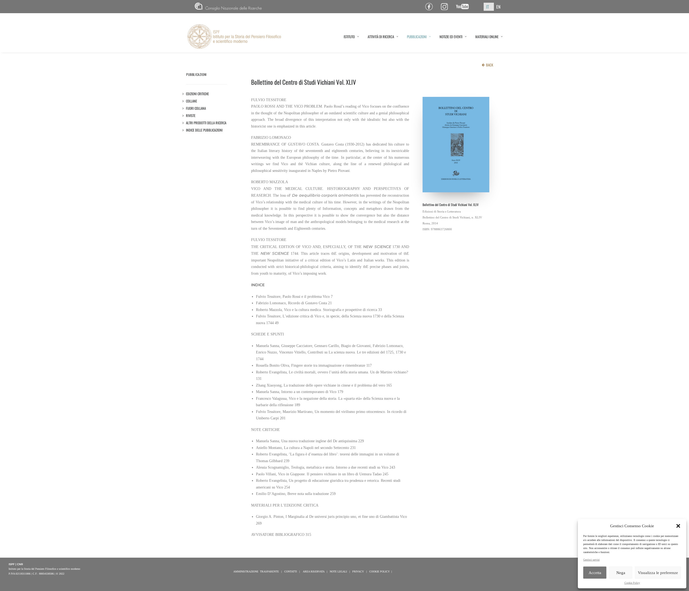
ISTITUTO (349, 36)
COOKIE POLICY (379, 571)
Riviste (190, 115)
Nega (620, 573)
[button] (678, 526)
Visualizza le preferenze (658, 573)
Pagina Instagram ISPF (446, 6)
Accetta (595, 573)
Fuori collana (196, 108)
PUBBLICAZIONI (417, 36)
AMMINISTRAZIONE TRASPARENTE (256, 571)
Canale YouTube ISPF (464, 6)
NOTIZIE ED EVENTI (451, 36)
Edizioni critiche (197, 93)
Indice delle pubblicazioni (204, 130)
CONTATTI (290, 571)
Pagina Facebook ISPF (431, 6)
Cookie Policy (632, 582)
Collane (191, 101)
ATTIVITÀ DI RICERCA (381, 36)
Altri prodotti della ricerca (206, 122)
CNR (197, 6)
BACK (489, 65)
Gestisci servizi (591, 559)
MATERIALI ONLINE (486, 36)
